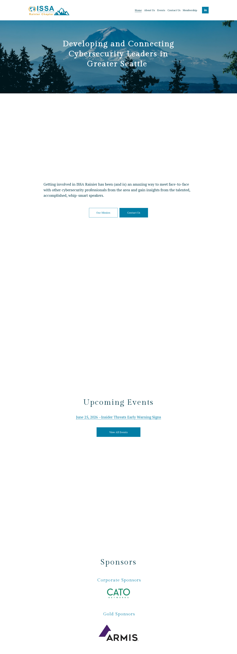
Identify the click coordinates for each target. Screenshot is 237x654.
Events (161, 10)
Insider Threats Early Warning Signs (131, 417)
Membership (190, 10)
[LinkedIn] (205, 10)
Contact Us (174, 10)
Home (138, 10)
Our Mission (103, 212)
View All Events (118, 432)
